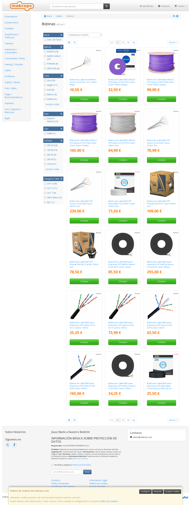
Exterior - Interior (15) (52, 120)
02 (123, 42)
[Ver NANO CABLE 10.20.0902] (123, 184)
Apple (7, 118)
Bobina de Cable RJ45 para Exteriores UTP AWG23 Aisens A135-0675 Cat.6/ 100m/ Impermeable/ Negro (121, 387)
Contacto (165, 6)
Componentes (11, 22)
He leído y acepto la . (72, 465)
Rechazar (158, 491)
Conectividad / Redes (15, 58)
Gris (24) (51, 80)
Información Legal (98, 480)
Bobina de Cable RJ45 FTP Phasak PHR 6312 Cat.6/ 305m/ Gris (161, 204)
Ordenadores (11, 16)
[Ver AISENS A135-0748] (161, 62)
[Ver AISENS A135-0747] (123, 62)
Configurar (145, 491)
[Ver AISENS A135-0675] (123, 366)
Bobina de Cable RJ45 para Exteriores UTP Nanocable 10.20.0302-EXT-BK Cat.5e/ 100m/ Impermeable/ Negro (160, 387)
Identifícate (147, 6)
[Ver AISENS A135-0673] (123, 244)
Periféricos (10, 76)
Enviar (87, 472)
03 (128, 42)
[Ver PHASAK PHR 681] (84, 244)
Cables (8, 70)
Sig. (134, 42)
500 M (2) (51, 154)
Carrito (181, 6)
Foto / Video (11, 88)
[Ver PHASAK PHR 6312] (161, 184)
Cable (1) (51, 133)
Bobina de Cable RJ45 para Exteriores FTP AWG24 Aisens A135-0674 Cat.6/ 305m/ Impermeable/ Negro (160, 265)
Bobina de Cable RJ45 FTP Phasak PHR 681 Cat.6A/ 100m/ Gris (84, 264)
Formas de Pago (97, 486)
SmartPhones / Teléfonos (12, 36)
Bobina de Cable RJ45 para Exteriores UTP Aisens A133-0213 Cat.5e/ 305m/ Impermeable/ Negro (121, 326)
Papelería (9, 103)
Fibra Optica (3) (54, 197)
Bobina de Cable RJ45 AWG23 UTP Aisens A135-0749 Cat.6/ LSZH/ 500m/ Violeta (83, 143)
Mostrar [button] (172, 42)
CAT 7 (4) (51, 192)
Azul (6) (50, 89)
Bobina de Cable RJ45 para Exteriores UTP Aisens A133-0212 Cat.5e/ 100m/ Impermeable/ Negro (82, 326)
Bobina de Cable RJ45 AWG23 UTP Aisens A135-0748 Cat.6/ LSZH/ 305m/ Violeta (160, 82)
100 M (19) (52, 150)
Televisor (9, 43)
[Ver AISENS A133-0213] (123, 305)
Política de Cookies (109, 501)
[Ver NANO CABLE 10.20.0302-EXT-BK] (161, 366)
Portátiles (9, 28)
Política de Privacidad (80, 458)
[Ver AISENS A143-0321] (84, 62)
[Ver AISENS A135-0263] (161, 305)
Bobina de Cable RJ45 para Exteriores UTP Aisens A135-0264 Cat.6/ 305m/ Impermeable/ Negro (82, 387)
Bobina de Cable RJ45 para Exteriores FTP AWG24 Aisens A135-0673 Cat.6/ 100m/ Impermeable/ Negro (121, 265)
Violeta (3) (52, 99)
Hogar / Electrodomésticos (14, 96)
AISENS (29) (52, 51)
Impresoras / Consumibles (11, 51)
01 (118, 42)
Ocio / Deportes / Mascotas (13, 111)
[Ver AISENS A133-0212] (84, 305)
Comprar (84, 99)
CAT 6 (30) (52, 183)
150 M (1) (51, 164)
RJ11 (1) (50, 202)
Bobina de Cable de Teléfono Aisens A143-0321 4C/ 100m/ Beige (83, 82)
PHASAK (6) (52, 63)
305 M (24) (52, 145)
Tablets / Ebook (12, 82)
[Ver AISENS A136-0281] (161, 123)
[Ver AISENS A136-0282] (84, 184)
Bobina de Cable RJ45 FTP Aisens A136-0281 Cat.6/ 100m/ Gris (158, 143)
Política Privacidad (60, 483)
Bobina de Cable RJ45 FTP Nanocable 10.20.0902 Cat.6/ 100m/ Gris (121, 204)
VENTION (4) (53, 68)
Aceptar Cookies (172, 491)
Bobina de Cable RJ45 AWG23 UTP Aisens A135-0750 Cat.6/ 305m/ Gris (121, 143)
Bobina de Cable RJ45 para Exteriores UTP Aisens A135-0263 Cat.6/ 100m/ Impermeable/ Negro (160, 326)
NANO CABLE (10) (53, 57)
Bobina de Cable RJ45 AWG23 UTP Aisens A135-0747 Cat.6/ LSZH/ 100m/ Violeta (121, 82)
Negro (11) (52, 85)
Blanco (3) (52, 94)
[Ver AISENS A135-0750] (123, 123)
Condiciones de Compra (62, 486)
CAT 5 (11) (52, 188)
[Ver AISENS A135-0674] (161, 244)
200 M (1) (51, 159)
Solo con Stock (54, 39)
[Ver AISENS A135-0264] (84, 366)
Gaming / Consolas (14, 64)
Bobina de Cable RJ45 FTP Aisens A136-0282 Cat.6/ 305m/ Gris (81, 204)
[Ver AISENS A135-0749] (84, 123)
